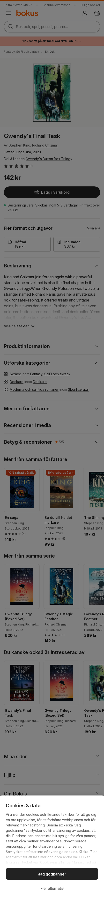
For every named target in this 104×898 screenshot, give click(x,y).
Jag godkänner (52, 874)
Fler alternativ (52, 888)
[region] (52, 846)
